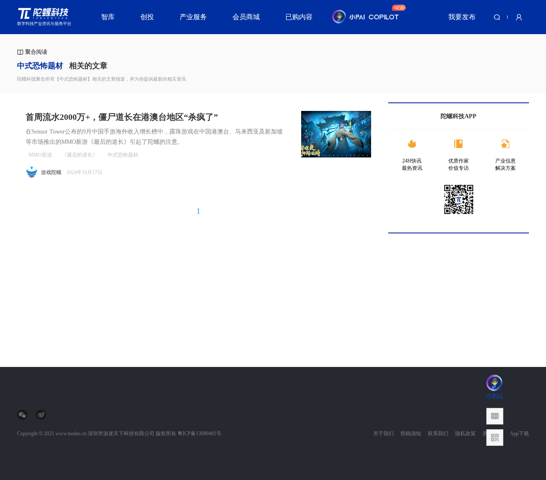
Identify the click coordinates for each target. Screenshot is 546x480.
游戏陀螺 (51, 172)
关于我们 (383, 433)
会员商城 (246, 16)
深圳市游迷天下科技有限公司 (121, 433)
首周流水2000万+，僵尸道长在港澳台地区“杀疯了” (122, 117)
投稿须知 (411, 433)
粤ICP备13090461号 (199, 433)
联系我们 (438, 433)
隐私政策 (465, 433)
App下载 (519, 433)
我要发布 (462, 16)
